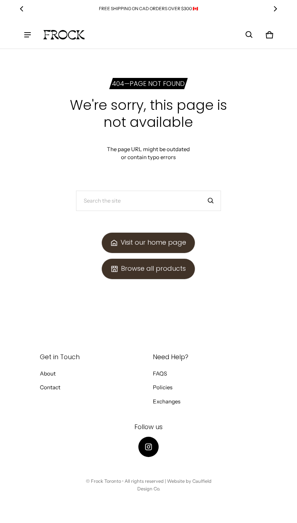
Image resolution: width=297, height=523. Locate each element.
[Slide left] (21, 8)
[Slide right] (275, 8)
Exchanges (166, 401)
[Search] (211, 201)
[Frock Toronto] (63, 34)
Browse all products (153, 268)
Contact (50, 387)
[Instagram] (148, 447)
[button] (249, 35)
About (48, 373)
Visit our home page (153, 242)
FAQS (160, 373)
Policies (162, 387)
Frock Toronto (106, 481)
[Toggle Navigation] (27, 35)
